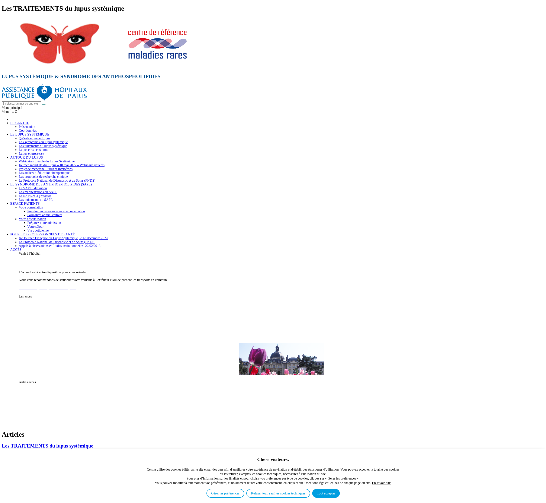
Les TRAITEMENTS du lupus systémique (47, 446)
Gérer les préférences (225, 493)
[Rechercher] (43, 104)
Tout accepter (326, 493)
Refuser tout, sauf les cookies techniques (278, 493)
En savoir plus (381, 483)
